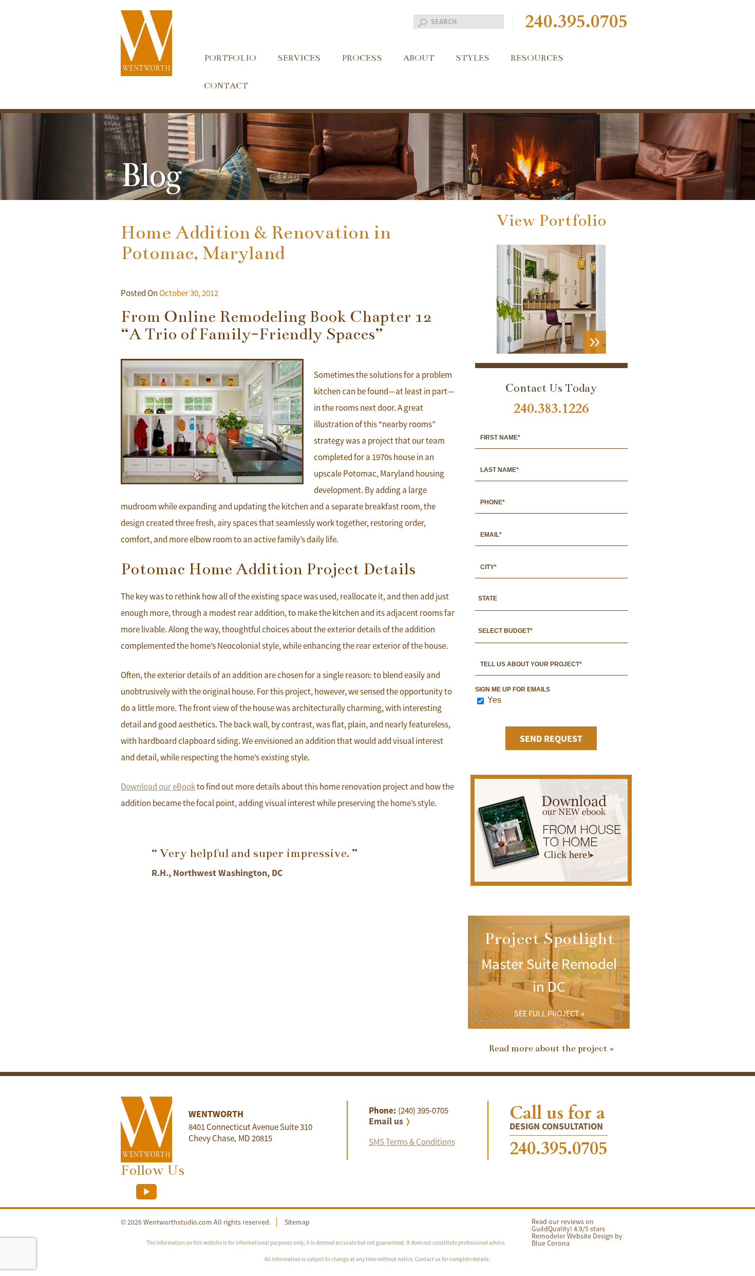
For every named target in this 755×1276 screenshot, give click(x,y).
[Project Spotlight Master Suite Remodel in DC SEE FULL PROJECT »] (549, 1026)
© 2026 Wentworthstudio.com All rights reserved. (196, 1222)
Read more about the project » (551, 1048)
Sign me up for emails (512, 689)
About (419, 58)
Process (362, 58)
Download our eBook (158, 786)
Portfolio (230, 58)
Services (298, 58)
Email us (386, 1121)
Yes (494, 700)
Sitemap (297, 1222)
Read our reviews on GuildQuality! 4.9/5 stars (568, 1225)
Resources (537, 58)
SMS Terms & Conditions (412, 1141)
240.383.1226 (551, 408)
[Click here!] (551, 878)
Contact (226, 86)
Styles (472, 58)
